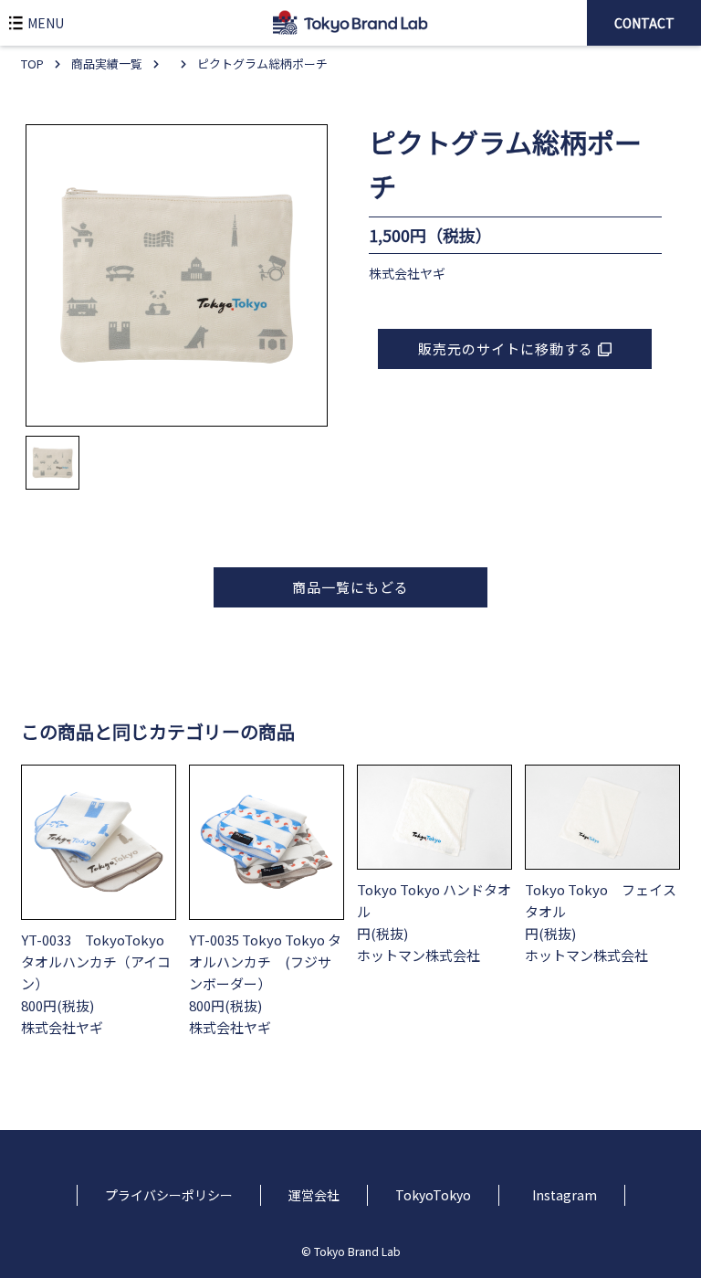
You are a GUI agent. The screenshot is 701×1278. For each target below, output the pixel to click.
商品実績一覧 (106, 63)
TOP (32, 63)
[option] (176, 275)
